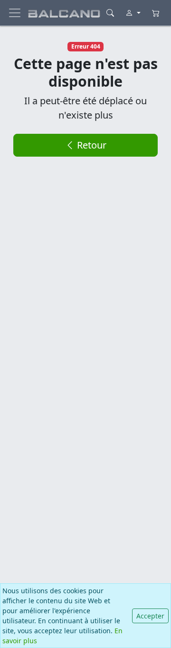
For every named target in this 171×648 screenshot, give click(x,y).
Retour (90, 145)
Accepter (150, 615)
